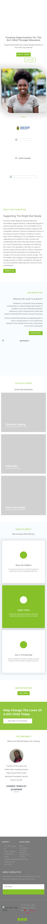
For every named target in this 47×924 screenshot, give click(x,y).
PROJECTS (23, 852)
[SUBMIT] (23, 891)
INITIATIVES (23, 848)
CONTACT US (24, 855)
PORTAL (22, 857)
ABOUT (22, 846)
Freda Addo (11, 466)
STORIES (22, 850)
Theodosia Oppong (15, 424)
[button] (16, 797)
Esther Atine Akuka (15, 507)
